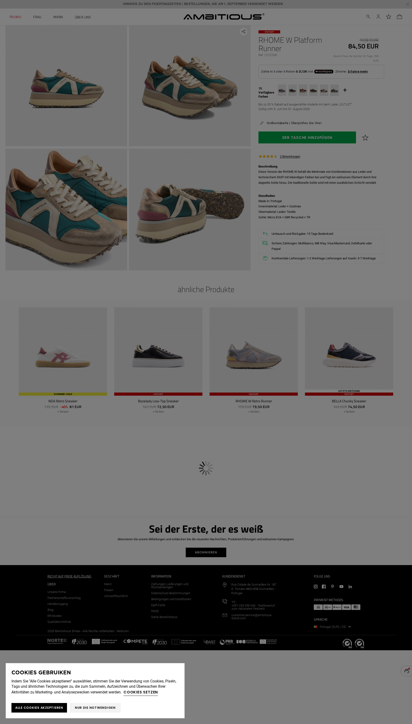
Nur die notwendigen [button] (95, 707)
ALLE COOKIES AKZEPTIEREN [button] (39, 707)
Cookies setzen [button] (141, 692)
